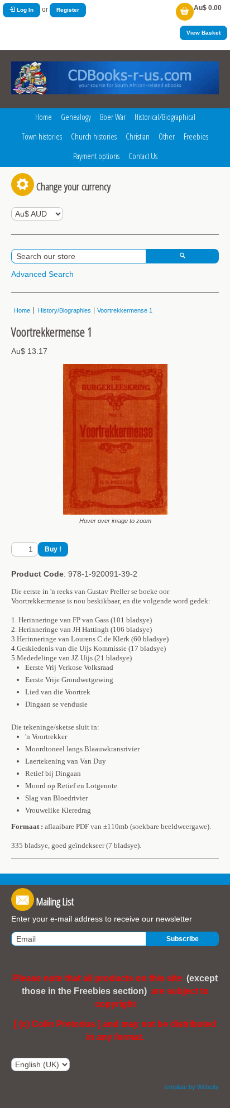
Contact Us (142, 155)
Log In (24, 10)
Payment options (96, 155)
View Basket (203, 33)
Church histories (94, 136)
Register (67, 10)
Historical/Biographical (165, 116)
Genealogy (76, 116)
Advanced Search (42, 274)
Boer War (113, 116)
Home (43, 116)
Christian (138, 136)
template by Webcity (191, 1086)
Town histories (42, 136)
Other (167, 136)
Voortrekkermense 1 (124, 310)
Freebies (196, 136)
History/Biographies (63, 310)
